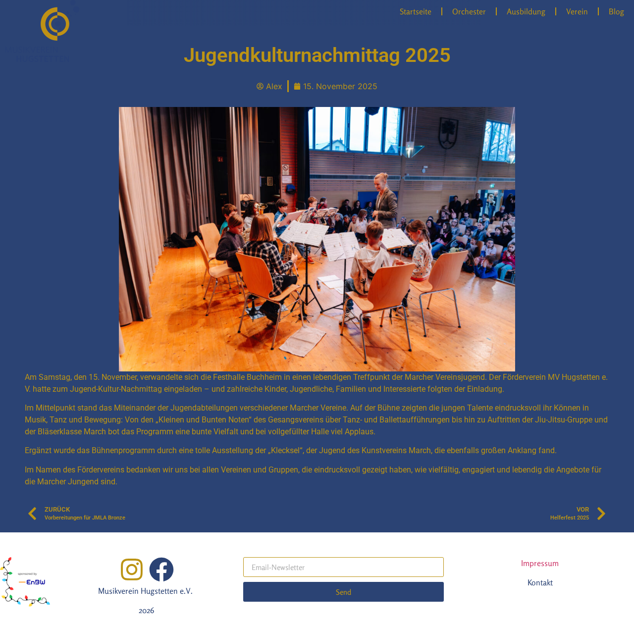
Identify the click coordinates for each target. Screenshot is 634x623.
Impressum (540, 563)
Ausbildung (526, 11)
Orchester (469, 11)
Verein (577, 11)
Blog (616, 11)
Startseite (415, 11)
